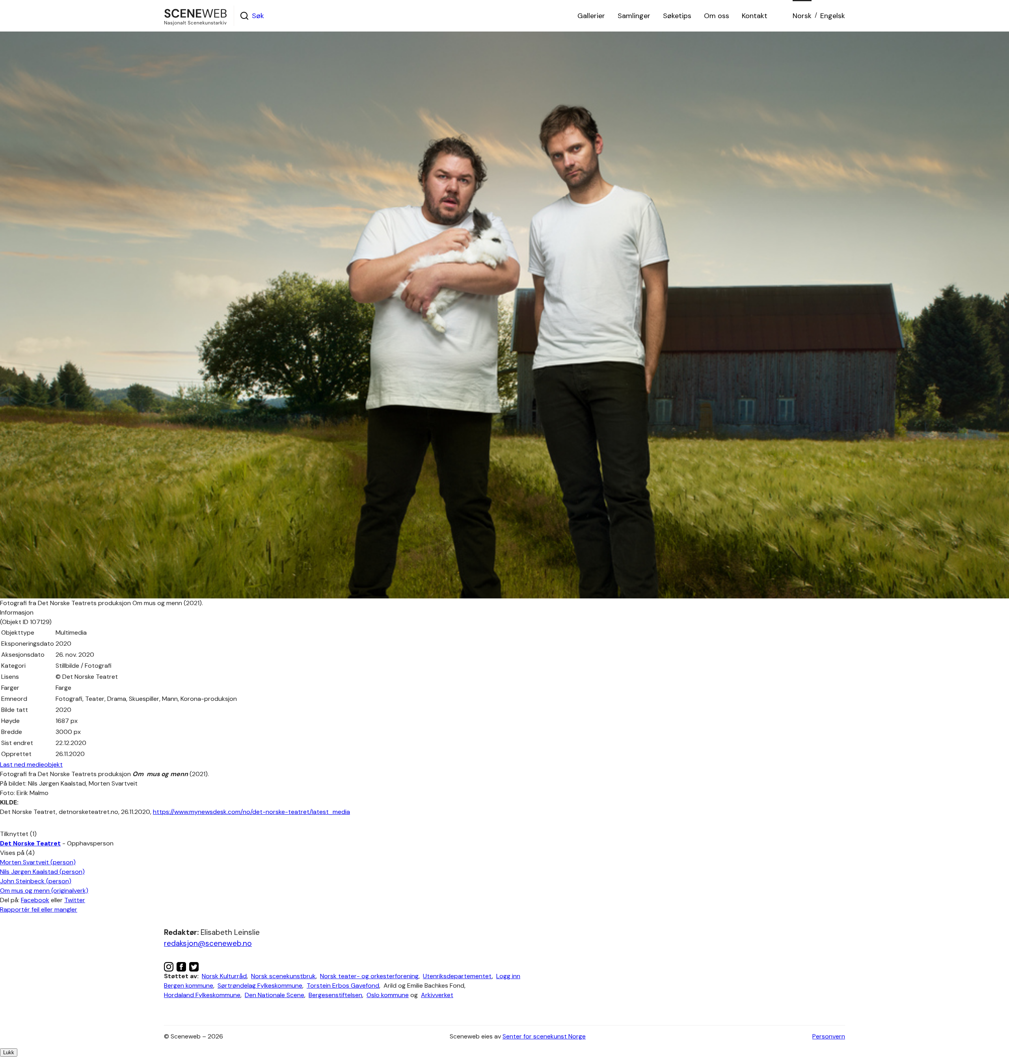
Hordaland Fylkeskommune (202, 995)
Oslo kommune (388, 995)
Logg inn (508, 976)
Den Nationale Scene (274, 995)
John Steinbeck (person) (35, 881)
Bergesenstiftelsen (335, 995)
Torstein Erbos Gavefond (343, 985)
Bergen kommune (188, 985)
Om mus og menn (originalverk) (44, 890)
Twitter (74, 900)
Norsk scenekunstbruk (283, 976)
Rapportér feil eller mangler (38, 909)
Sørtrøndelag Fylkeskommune (260, 985)
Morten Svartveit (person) (38, 862)
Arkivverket (437, 995)
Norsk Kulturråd (224, 976)
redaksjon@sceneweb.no (208, 943)
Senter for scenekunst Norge (544, 1036)
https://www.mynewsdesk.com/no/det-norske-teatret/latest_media (251, 812)
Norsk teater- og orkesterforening (369, 976)
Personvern (828, 1036)
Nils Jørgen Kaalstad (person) (42, 872)
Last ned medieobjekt (31, 764)
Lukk (8, 1052)
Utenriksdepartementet (457, 976)
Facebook (35, 900)
